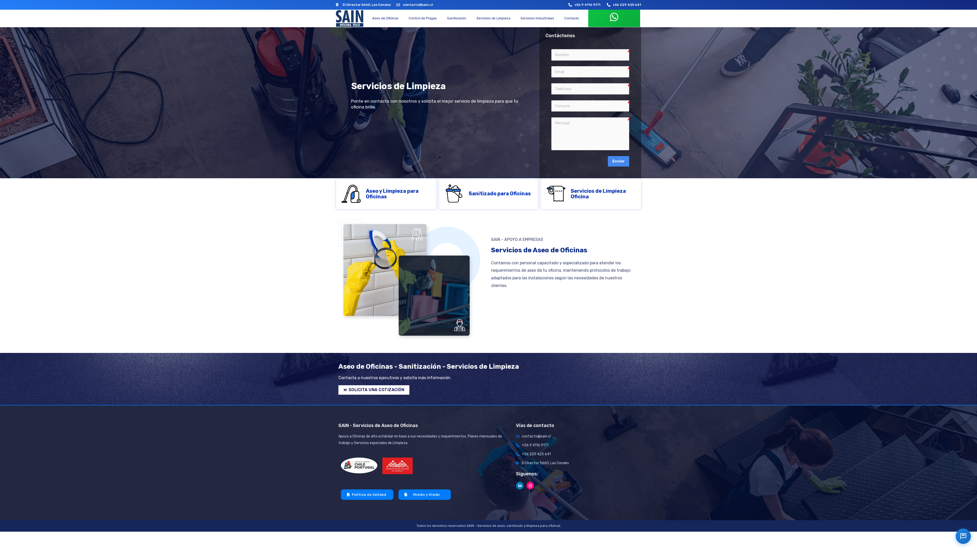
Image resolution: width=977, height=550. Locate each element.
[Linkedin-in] (520, 485)
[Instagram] (530, 485)
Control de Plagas (423, 18)
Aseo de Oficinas (385, 18)
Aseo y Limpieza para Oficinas (392, 194)
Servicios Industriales (537, 18)
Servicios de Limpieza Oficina (598, 194)
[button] (435, 157)
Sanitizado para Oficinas (500, 193)
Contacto (571, 18)
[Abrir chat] (963, 536)
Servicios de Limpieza (493, 18)
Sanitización (456, 18)
